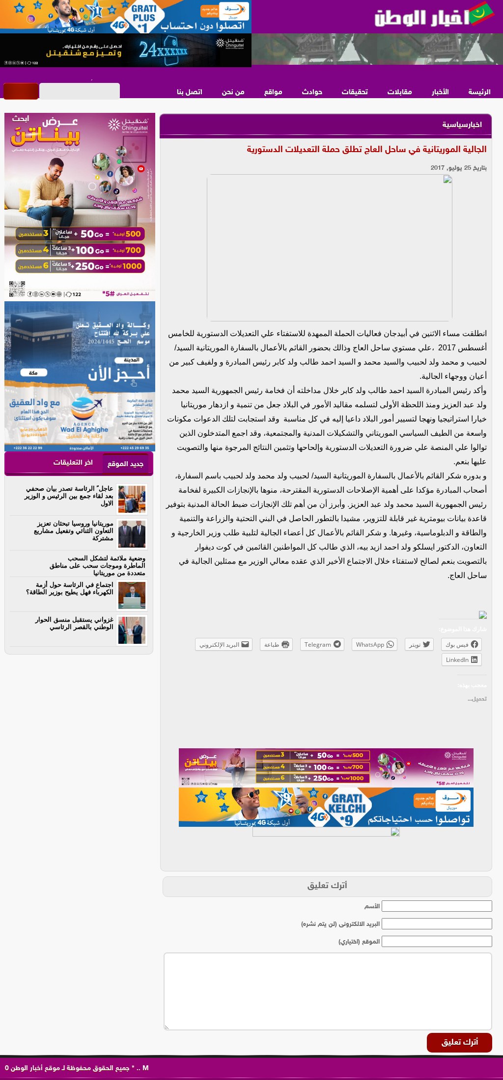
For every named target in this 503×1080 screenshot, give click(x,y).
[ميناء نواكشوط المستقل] (377, 49)
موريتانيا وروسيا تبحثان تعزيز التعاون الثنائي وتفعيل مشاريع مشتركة (73, 531)
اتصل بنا (189, 92)
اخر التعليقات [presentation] (73, 463)
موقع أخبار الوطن (34, 1068)
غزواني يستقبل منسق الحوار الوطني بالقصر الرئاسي (74, 623)
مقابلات (400, 92)
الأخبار (440, 92)
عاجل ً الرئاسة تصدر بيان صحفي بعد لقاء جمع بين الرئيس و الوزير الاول (69, 496)
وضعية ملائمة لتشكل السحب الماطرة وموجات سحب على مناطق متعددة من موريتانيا (97, 565)
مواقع (273, 92)
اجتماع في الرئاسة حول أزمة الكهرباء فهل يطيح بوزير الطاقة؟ (69, 588)
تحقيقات (355, 92)
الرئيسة (480, 92)
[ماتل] (326, 846)
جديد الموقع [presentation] (125, 464)
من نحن (233, 92)
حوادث (312, 92)
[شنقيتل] (126, 50)
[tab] (125, 463)
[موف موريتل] (126, 17)
